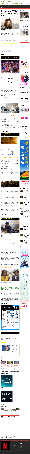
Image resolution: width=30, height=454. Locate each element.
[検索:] (25, 90)
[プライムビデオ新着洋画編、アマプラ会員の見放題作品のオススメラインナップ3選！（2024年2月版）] (3, 362)
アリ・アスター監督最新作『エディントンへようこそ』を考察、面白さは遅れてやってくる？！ (26, 191)
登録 (20, 445)
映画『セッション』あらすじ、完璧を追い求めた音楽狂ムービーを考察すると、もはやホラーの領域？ (26, 197)
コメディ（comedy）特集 (24, 226)
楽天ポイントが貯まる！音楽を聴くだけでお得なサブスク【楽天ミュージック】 (24, 69)
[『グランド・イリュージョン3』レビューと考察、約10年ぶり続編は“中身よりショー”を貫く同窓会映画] (21, 229)
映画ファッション (2, 7)
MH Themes (19, 453)
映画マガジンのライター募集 (14, 446)
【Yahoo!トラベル (22, 185)
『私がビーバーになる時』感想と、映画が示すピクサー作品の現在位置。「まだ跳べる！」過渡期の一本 (26, 235)
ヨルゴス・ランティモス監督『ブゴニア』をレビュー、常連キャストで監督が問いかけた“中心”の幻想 (26, 241)
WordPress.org (22, 450)
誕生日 (6, 7)
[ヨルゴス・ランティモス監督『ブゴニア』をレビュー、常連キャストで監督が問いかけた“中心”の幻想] (21, 241)
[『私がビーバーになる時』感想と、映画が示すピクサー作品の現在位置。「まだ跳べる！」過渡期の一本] (21, 235)
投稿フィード (21, 447)
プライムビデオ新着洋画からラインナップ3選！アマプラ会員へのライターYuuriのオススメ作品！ (10, 366)
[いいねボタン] (1, 357)
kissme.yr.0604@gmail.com (5, 353)
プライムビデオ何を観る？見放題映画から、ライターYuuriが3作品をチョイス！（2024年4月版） (16, 366)
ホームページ (12, 444)
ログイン (21, 446)
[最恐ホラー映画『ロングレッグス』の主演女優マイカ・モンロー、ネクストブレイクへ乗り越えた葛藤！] (21, 203)
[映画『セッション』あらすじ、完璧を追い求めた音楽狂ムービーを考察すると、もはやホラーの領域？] (21, 197)
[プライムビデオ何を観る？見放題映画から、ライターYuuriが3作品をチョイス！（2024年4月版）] (16, 362)
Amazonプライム (10, 371)
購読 (21, 213)
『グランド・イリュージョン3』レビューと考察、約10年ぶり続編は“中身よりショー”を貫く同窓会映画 (26, 229)
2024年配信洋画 (4, 371)
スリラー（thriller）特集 (24, 188)
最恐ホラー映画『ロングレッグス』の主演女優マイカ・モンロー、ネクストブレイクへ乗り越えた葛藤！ (26, 203)
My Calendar (12, 441)
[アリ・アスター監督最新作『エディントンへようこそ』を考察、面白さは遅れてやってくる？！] (21, 191)
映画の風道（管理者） (13, 445)
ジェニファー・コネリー (15, 371)
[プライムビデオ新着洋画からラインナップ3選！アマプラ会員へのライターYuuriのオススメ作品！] (10, 362)
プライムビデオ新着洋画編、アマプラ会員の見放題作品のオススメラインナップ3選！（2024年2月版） (3, 366)
